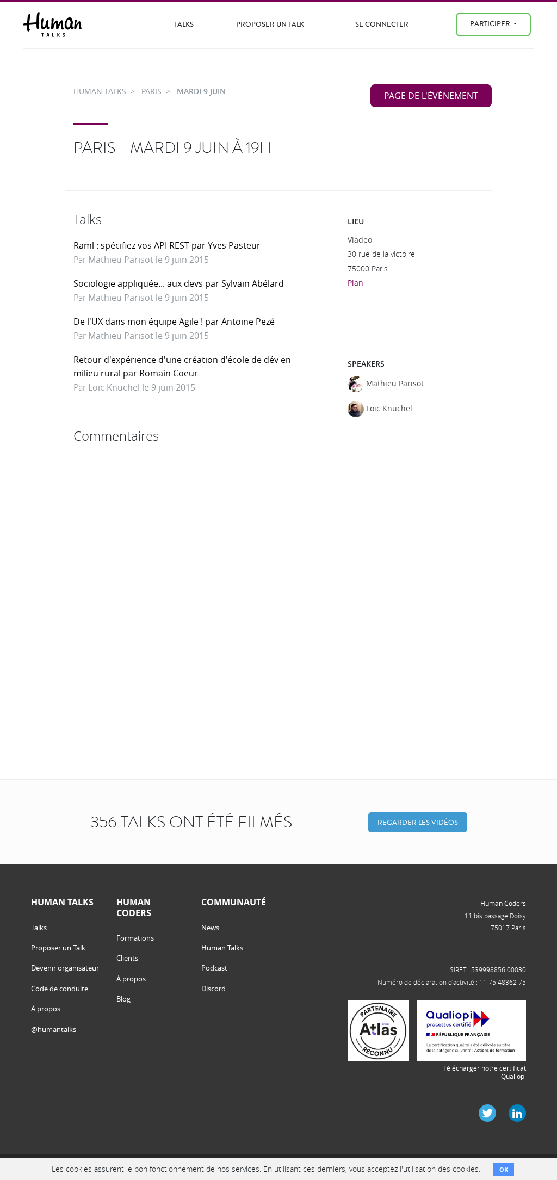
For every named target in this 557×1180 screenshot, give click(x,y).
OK (503, 1169)
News (210, 927)
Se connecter (382, 24)
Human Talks (222, 948)
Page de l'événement (431, 96)
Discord (213, 988)
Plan (355, 282)
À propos (45, 1009)
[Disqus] (193, 584)
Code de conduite (59, 988)
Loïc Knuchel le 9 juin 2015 (141, 387)
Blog (123, 999)
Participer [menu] (491, 23)
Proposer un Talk (270, 24)
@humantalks (53, 1029)
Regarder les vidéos (417, 822)
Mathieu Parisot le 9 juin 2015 (148, 259)
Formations (135, 938)
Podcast (214, 968)
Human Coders (503, 903)
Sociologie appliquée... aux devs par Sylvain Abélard (178, 283)
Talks (184, 24)
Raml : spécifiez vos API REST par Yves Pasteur (167, 245)
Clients (127, 958)
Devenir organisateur (65, 968)
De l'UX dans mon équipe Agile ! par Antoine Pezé (174, 322)
